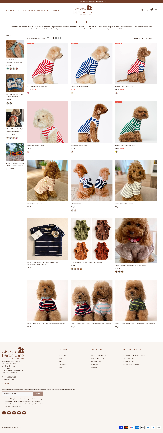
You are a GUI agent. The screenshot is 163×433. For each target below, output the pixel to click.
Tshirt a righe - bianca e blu (80, 86)
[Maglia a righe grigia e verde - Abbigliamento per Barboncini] (136, 300)
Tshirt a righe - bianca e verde (125, 145)
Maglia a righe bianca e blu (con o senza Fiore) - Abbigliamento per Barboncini (42, 263)
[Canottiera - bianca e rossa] (47, 122)
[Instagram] (9, 413)
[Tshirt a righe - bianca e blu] (91, 63)
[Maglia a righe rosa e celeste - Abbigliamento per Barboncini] (91, 300)
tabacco (78, 269)
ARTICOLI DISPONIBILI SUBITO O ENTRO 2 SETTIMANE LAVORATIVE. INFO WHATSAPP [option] (101, 1)
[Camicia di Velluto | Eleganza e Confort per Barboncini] (91, 239)
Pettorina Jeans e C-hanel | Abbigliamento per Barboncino (14, 95)
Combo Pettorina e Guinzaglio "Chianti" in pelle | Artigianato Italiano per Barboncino (15, 61)
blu (10, 138)
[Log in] (147, 10)
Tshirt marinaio (76, 204)
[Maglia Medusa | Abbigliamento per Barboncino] (136, 240)
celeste (119, 271)
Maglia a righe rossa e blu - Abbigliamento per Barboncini (46, 324)
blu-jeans (10, 103)
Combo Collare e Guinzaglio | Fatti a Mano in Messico (15, 164)
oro (122, 271)
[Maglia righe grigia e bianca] (136, 180)
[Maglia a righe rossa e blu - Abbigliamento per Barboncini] (47, 300)
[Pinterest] (14, 413)
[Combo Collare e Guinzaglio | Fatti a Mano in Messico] (15, 152)
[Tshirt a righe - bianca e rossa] (47, 63)
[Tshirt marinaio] (91, 180)
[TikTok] (19, 413)
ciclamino (16, 138)
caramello (7, 138)
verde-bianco (116, 151)
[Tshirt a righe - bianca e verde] (136, 122)
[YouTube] (24, 413)
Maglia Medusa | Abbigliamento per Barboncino (130, 265)
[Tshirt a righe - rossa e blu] (136, 63)
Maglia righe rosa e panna (35, 204)
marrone (75, 269)
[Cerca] (142, 10)
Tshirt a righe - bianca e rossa (37, 86)
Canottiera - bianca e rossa (35, 145)
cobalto (7, 68)
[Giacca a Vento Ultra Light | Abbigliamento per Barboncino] (15, 118)
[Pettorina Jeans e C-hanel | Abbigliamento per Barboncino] (15, 83)
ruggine (81, 269)
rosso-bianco (28, 93)
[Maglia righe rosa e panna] (47, 180)
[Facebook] (4, 413)
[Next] (129, 1)
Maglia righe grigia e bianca (124, 204)
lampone (10, 68)
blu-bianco (72, 93)
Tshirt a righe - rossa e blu (124, 86)
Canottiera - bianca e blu (79, 145)
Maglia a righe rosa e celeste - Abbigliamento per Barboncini (91, 324)
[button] (48, 38)
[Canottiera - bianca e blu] (91, 122)
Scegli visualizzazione (36, 38)
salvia (13, 68)
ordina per (138, 38)
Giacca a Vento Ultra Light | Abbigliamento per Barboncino (15, 130)
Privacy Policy (14, 399)
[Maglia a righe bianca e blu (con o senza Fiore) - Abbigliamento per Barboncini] (47, 239)
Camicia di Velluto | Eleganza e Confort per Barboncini (88, 262)
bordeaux (16, 68)
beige (13, 138)
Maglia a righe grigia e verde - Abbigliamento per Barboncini (135, 324)
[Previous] (33, 1)
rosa (7, 103)
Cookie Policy (24, 399)
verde (72, 269)
